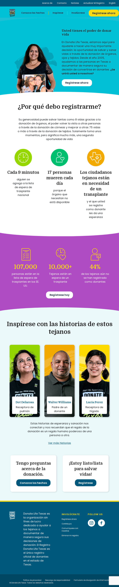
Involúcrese (78, 12)
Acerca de (47, 3)
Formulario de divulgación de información (92, 580)
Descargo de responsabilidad (57, 580)
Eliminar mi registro (70, 535)
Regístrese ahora (103, 13)
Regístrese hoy (60, 295)
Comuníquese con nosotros (70, 529)
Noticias (75, 3)
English (112, 3)
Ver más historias (59, 443)
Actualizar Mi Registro (93, 3)
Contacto (62, 3)
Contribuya (67, 524)
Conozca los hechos (33, 12)
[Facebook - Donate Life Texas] (102, 518)
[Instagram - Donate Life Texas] (92, 518)
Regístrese (86, 483)
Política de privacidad (32, 580)
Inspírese (58, 12)
